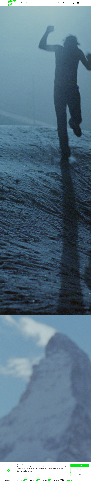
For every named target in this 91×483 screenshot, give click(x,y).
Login (73, 3)
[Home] (12, 3)
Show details (69, 480)
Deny (80, 474)
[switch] (38, 480)
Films (59, 3)
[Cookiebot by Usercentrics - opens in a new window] (8, 480)
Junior (54, 3)
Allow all (80, 465)
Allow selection (79, 469)
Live (48, 3)
